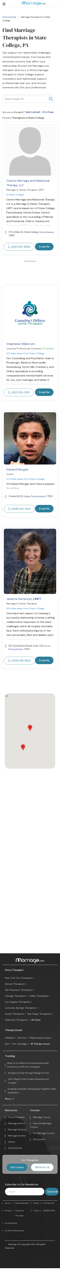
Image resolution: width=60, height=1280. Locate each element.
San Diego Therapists (39, 1013)
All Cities (35, 1019)
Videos (11, 1141)
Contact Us (48, 1203)
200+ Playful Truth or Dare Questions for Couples (28, 1081)
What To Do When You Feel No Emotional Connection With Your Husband (27, 1065)
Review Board (22, 1203)
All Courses (39, 1139)
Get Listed (16, 1167)
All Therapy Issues (40, 1043)
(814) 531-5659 (21, 247)
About (8, 1203)
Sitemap (12, 1244)
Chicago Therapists (15, 995)
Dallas (27, 496)
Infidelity (9, 1037)
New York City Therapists (18, 977)
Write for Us (42, 1167)
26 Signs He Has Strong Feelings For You (28, 1073)
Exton (47, 645)
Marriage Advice (16, 1123)
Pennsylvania (46, 232)
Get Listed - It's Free (40, 112)
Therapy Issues (13, 1030)
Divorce (22, 1037)
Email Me (44, 246)
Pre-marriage (19, 1043)
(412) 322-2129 (21, 392)
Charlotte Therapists (16, 1019)
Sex (7, 1043)
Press (36, 1203)
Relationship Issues (40, 1037)
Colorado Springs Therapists (20, 1007)
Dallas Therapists (39, 995)
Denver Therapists (15, 983)
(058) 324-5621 (21, 509)
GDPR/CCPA (49, 1210)
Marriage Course (41, 1117)
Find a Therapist (14, 970)
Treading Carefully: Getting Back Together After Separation (32, 1091)
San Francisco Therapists (18, 989)
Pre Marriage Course (43, 1133)
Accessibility (11, 1223)
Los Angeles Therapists (17, 1001)
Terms (37, 1210)
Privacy (8, 1210)
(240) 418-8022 (21, 660)
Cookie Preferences (14, 1230)
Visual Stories (15, 1148)
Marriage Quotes (17, 1135)
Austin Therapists (14, 1013)
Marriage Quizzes (17, 1129)
